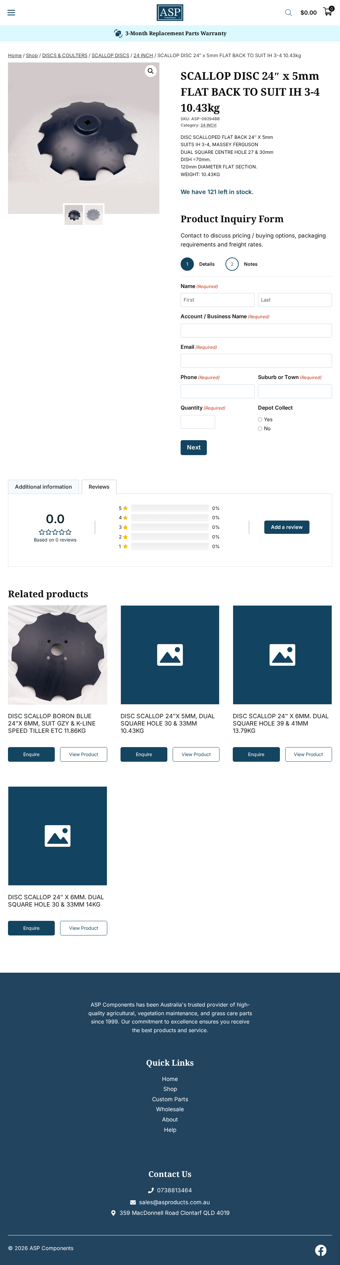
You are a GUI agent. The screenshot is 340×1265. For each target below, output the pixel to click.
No (267, 428)
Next (194, 447)
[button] (151, 71)
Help (170, 1129)
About (170, 1119)
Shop (170, 1089)
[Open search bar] (288, 12)
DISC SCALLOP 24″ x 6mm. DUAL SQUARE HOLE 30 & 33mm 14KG (56, 901)
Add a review (287, 527)
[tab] (43, 487)
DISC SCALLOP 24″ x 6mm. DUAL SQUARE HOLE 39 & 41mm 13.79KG (281, 723)
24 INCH (208, 125)
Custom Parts (170, 1099)
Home (170, 1079)
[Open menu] (11, 12)
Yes (268, 419)
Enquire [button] (31, 754)
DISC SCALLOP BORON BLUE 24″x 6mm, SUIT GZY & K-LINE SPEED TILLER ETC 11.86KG (52, 723)
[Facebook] (320, 1250)
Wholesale (170, 1109)
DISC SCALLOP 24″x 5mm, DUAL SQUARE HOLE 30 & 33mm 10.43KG (168, 723)
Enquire (31, 928)
